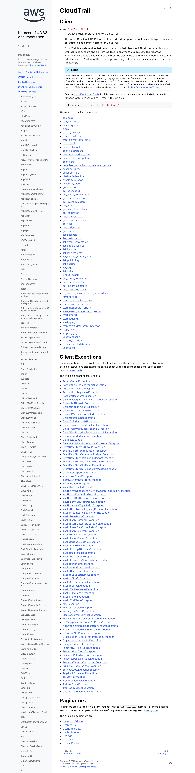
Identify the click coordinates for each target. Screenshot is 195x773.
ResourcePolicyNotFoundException (83, 655)
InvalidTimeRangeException (78, 592)
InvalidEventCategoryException (81, 519)
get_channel (69, 187)
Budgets (25, 378)
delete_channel (71, 147)
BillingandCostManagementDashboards (35, 294)
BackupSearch (28, 284)
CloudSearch (27, 471)
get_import (69, 205)
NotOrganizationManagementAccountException (90, 625)
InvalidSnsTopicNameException (81, 582)
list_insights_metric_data (77, 256)
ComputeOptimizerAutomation (35, 584)
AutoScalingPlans (29, 264)
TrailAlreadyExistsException (79, 680)
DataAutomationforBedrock (34, 347)
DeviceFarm (26, 692)
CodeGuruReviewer (30, 524)
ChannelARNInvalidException (79, 403)
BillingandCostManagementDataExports (35, 302)
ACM (23, 111)
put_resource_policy (74, 289)
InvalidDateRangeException (78, 516)
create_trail (69, 143)
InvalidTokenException (76, 596)
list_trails (68, 271)
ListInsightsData (72, 728)
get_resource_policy (74, 220)
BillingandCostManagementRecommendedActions (35, 316)
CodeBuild (26, 500)
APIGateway (27, 155)
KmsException (71, 603)
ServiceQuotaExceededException (82, 669)
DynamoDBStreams (30, 760)
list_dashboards (72, 238)
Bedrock (25, 322)
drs (22, 736)
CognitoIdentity (28, 554)
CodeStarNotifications (32, 549)
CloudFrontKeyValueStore (33, 456)
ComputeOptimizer (30, 578)
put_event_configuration (76, 278)
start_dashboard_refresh (77, 307)
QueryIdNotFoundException (78, 644)
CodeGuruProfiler (29, 534)
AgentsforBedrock (30, 327)
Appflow (25, 184)
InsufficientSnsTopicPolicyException (83, 505)
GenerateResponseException (79, 472)
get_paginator (71, 212)
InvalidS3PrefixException (77, 578)
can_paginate (70, 121)
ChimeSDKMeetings (30, 408)
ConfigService (28, 590)
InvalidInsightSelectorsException (81, 541)
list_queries (69, 263)
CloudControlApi (29, 437)
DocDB (24, 726)
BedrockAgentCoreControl (34, 342)
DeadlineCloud (28, 683)
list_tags (67, 267)
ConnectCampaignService (34, 605)
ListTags (67, 735)
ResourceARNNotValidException (81, 647)
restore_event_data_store (77, 300)
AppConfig (26, 169)
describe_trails (71, 172)
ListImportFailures (73, 721)
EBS (23, 765)
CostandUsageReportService (35, 644)
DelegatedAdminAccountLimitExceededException (91, 443)
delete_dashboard (73, 150)
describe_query (71, 168)
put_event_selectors (74, 282)
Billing (23, 364)
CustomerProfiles (29, 649)
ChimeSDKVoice (28, 417)
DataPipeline (27, 663)
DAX (23, 678)
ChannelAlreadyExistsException (81, 406)
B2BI (23, 269)
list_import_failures (73, 245)
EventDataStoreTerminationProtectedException (90, 468)
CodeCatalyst (27, 505)
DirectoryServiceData (31, 746)
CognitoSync (27, 563)
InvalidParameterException (78, 563)
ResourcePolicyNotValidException (82, 658)
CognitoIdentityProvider (32, 559)
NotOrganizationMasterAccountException (87, 629)
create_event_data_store (77, 139)
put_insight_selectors (75, 285)
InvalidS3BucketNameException (81, 574)
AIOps (24, 130)
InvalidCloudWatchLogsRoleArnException (86, 512)
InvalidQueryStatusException (79, 571)
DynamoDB (26, 756)
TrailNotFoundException (76, 684)
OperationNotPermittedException (82, 633)
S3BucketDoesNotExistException (82, 665)
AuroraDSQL (27, 751)
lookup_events (71, 274)
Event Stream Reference (30, 86)
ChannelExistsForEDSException (81, 410)
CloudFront (26, 451)
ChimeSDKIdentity (30, 398)
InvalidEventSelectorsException (81, 530)
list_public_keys (72, 260)
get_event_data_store (75, 198)
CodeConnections (29, 515)
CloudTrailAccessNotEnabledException (85, 425)
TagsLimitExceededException (80, 673)
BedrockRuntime (29, 359)
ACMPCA (25, 116)
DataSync (25, 668)
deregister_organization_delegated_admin (87, 165)
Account (25, 101)
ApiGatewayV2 (28, 164)
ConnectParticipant (30, 624)
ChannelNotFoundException (79, 417)
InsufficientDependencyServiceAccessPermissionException (97, 490)
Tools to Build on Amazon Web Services (146, 87)
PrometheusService (30, 135)
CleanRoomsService (30, 422)
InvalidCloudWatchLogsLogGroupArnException (90, 509)
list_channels (70, 234)
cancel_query (70, 125)
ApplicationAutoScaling (32, 194)
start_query (69, 322)
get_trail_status (71, 227)
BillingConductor (29, 369)
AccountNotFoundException (79, 388)
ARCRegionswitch (29, 235)
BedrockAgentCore (30, 337)
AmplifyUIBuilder (29, 150)
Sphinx (72, 764)
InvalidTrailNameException (78, 600)
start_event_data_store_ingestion (82, 311)
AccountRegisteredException (79, 395)
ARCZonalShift (28, 240)
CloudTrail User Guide (86, 94)
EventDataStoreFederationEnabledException (88, 454)
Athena (24, 249)
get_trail (67, 223)
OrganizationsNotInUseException (82, 640)
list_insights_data (72, 252)
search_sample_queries (76, 304)
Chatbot (25, 388)
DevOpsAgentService (31, 697)
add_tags (68, 117)
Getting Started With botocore (33, 72)
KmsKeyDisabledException (78, 607)
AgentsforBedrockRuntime (34, 332)
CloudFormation (28, 447)
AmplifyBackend (29, 145)
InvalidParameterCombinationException (85, 560)
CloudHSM (26, 461)
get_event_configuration (76, 194)
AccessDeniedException (76, 381)
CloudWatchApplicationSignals (35, 204)
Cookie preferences (87, 767)
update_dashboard (73, 340)
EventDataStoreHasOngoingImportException (88, 457)
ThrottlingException (74, 676)
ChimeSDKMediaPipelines (33, 403)
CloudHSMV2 (27, 466)
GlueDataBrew (28, 653)
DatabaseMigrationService (34, 722)
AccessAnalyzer (28, 96)
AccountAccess (28, 106)
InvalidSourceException (76, 585)
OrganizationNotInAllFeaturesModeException (88, 636)
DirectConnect (28, 707)
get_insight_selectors (75, 209)
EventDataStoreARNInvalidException (84, 446)
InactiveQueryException (76, 483)
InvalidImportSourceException (80, 538)
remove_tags (70, 296)
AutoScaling (26, 259)
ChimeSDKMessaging (31, 413)
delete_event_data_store (76, 154)
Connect (25, 595)
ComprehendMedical (31, 573)
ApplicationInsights (30, 198)
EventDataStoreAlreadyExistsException (85, 450)
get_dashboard (71, 190)
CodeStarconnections (31, 544)
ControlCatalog (28, 629)
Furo (94, 764)
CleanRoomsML (28, 427)
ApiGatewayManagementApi (35, 159)
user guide (76, 370)
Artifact (24, 245)
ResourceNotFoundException (79, 651)
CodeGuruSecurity (30, 529)
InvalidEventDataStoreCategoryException (87, 523)
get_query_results (73, 216)
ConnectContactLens (31, 600)
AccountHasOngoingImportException (84, 384)
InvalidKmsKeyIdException (78, 545)
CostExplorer (27, 383)
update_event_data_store (77, 344)
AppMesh (25, 215)
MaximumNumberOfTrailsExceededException (89, 618)
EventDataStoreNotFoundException (83, 465)
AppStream (26, 225)
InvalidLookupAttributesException (82, 549)
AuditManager (28, 254)
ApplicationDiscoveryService (35, 712)
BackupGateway (29, 279)
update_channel (72, 336)
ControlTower (27, 634)
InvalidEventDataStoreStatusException (85, 527)
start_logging (70, 318)
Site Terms (72, 767)
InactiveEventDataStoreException (82, 479)
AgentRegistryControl (31, 125)
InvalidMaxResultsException (79, 552)
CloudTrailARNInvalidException (80, 421)
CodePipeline (27, 539)
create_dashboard (73, 136)
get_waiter (69, 231)
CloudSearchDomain (31, 476)
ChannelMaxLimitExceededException (84, 414)
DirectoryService (29, 741)
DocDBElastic (27, 731)
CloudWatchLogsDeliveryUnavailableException (90, 432)
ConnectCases (28, 614)
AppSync (25, 230)
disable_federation (73, 176)
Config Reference (26, 82)
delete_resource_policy (76, 158)
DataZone (25, 673)
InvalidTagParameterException (80, 589)
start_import (70, 314)
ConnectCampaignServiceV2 (35, 610)
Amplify (24, 140)
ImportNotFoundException (78, 476)
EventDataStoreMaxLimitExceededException (88, 461)
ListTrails (68, 739)
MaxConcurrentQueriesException (82, 614)
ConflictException (73, 439)
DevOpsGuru (27, 702)
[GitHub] (170, 764)
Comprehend (27, 568)
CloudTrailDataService (32, 486)
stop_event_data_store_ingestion (81, 325)
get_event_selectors (74, 201)
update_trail (69, 347)
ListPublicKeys (71, 732)
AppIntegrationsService (32, 189)
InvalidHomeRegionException (79, 534)
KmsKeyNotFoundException (78, 611)
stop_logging (70, 333)
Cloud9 (24, 432)
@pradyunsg (85, 764)
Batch (23, 288)
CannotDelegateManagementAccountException (90, 399)
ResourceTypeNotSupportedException (85, 662)
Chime (24, 393)
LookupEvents (71, 743)
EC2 (23, 770)
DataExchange (28, 658)
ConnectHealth (28, 619)
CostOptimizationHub (31, 639)
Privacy (63, 767)
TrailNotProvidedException (78, 687)
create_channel (71, 132)
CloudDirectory (28, 442)
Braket (24, 374)
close (66, 128)
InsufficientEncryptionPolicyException (84, 494)
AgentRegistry (28, 121)
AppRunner (26, 220)
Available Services (27, 91)
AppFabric (26, 179)
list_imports (69, 249)
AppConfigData (28, 174)
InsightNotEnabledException (79, 487)
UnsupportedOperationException (82, 691)
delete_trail (69, 161)
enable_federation (73, 179)
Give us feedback (37, 65)
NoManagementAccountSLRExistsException (88, 622)
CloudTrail (26, 481)
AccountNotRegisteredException (81, 392)
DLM (23, 717)
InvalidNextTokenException (78, 556)
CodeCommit (27, 510)
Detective (25, 687)
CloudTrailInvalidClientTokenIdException (86, 428)
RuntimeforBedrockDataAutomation (35, 353)
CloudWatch (27, 490)
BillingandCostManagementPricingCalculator (35, 309)
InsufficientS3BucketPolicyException (84, 501)
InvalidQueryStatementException (81, 567)
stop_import (70, 329)
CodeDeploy (27, 520)
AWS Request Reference (30, 77)
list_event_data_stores (75, 241)
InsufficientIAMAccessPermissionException (87, 498)
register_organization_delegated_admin (85, 293)
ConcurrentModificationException (82, 436)
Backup (24, 274)
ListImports (69, 724)
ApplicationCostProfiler (32, 211)
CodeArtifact (27, 495)
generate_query (71, 183)
